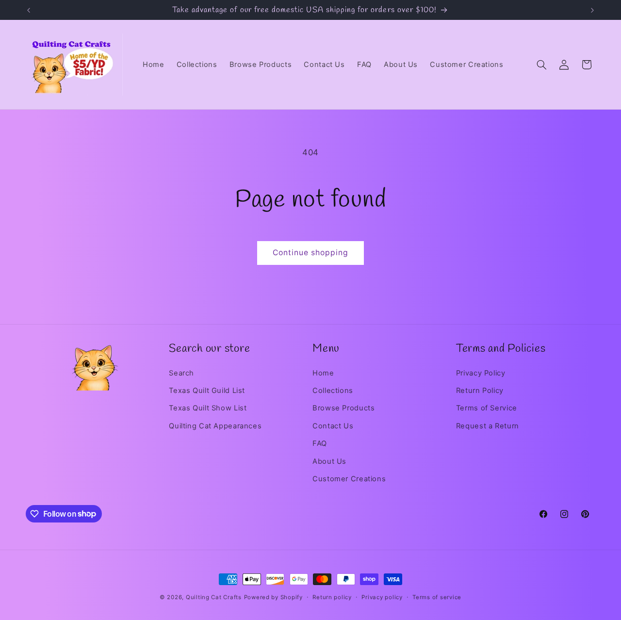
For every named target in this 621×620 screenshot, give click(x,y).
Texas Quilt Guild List (207, 390)
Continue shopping (311, 252)
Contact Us (332, 426)
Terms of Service (486, 408)
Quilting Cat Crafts (214, 597)
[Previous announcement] (28, 10)
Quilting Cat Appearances (215, 426)
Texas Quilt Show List (207, 408)
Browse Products (343, 408)
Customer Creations (349, 478)
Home (323, 373)
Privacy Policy (481, 373)
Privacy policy (381, 597)
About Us (329, 461)
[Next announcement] (592, 10)
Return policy (332, 597)
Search (181, 373)
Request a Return (487, 426)
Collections (332, 390)
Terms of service (436, 597)
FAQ (319, 443)
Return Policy (480, 390)
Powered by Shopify (273, 597)
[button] (541, 64)
